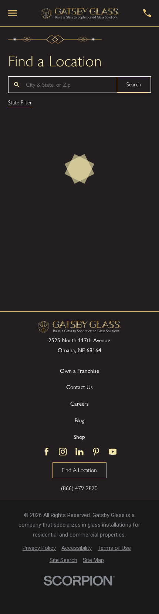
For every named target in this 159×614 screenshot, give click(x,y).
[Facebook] (47, 452)
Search (133, 84)
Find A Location (79, 469)
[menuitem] (39, 548)
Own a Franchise (79, 370)
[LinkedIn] (79, 452)
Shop (79, 436)
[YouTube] (113, 452)
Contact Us (79, 387)
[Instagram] (63, 452)
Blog (79, 420)
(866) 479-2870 (79, 488)
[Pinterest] (96, 452)
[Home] (80, 13)
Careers (79, 403)
